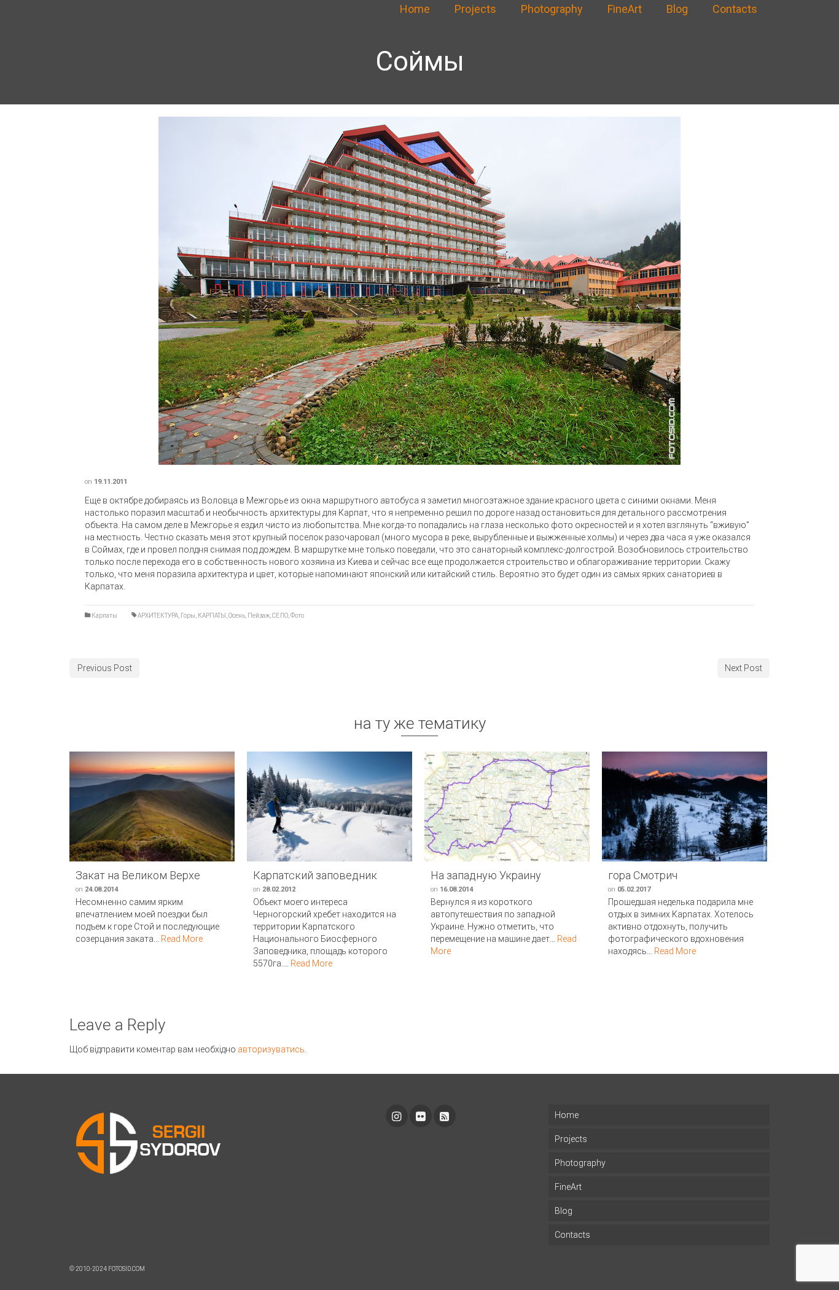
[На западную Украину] (507, 806)
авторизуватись (271, 1049)
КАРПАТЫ (212, 615)
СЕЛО (280, 615)
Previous (152, 291)
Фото (297, 615)
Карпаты (104, 615)
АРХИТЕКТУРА (158, 615)
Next (686, 291)
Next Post (743, 668)
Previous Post (104, 668)
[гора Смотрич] (684, 806)
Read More (182, 939)
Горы (188, 615)
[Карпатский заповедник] (329, 806)
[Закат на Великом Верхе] (152, 806)
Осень (236, 615)
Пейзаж (259, 615)
